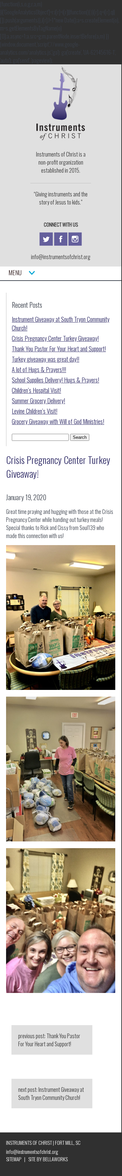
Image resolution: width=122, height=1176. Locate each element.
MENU (18, 272)
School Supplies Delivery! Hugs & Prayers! (55, 379)
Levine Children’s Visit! (34, 411)
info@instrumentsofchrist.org (60, 257)
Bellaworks (55, 1159)
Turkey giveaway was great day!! (45, 359)
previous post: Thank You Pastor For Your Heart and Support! (49, 1040)
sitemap (13, 1159)
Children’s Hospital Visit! (36, 390)
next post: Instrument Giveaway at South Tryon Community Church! (51, 1093)
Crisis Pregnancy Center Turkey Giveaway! (55, 338)
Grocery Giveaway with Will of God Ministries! (58, 421)
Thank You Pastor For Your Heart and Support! (59, 348)
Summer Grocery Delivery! (38, 400)
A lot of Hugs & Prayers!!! (39, 369)
